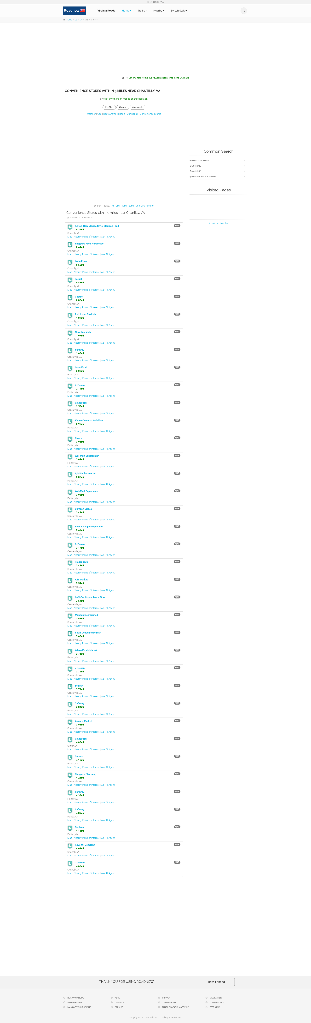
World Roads (74, 1002)
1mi (112, 205)
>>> (156, 78)
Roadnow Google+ (218, 223)
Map (69, 236)
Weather (91, 113)
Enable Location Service (175, 1007)
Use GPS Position (145, 205)
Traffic (142, 10)
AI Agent (123, 107)
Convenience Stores (150, 113)
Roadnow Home (200, 160)
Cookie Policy (217, 1002)
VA (81, 20)
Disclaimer (215, 998)
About (117, 998)
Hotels (121, 113)
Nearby (158, 10)
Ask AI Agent (108, 236)
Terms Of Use (169, 1002)
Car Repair (132, 113)
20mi (131, 205)
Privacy (166, 998)
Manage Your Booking (203, 176)
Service (118, 1007)
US (76, 20)
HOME (69, 20)
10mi (124, 205)
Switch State (178, 10)
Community (137, 107)
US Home (196, 166)
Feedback (214, 1007)
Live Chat (109, 107)
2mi (118, 205)
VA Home (196, 171)
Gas (99, 113)
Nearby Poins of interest (86, 236)
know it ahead (216, 982)
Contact (119, 1002)
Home (126, 10)
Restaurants (109, 113)
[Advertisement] (155, 49)
